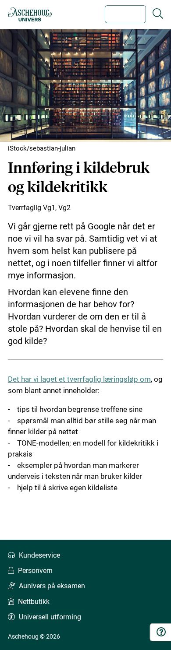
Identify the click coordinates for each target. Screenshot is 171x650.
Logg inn (125, 14)
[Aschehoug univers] (30, 14)
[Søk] (158, 14)
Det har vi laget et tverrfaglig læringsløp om (79, 379)
